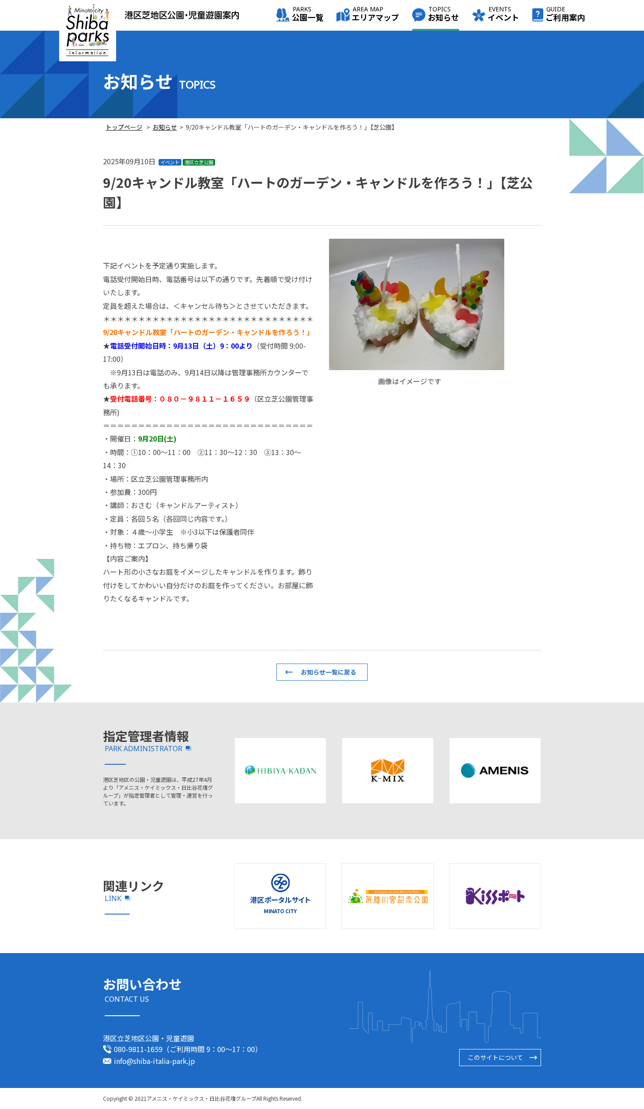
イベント (503, 15)
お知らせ (443, 15)
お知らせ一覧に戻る (328, 672)
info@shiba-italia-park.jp (154, 1061)
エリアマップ (375, 15)
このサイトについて (495, 1057)
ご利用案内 (565, 15)
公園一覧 (307, 15)
